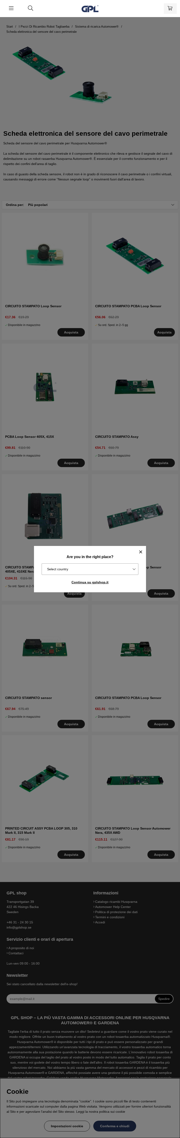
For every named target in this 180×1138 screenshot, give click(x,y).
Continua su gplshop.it (90, 582)
